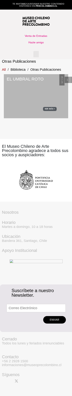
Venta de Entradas (36, 35)
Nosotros (10, 212)
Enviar (54, 319)
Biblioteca (18, 69)
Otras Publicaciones (45, 69)
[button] (36, 54)
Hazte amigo (36, 42)
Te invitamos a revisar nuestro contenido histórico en (38, 5)
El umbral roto (25, 79)
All (4, 69)
